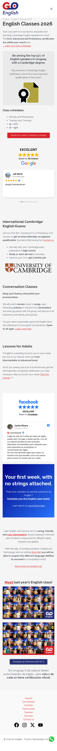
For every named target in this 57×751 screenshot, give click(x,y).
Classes (28, 698)
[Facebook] (16, 725)
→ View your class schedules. (17, 46)
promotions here (36, 505)
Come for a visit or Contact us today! (28, 135)
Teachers (28, 712)
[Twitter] (32, 725)
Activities (28, 705)
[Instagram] (24, 725)
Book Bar (36, 552)
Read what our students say (28, 566)
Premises (28, 716)
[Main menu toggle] (51, 9)
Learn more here (23, 329)
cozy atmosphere (17, 534)
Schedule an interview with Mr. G (28, 661)
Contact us (48, 240)
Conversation (28, 701)
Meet (9, 582)
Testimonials (28, 709)
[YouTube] (40, 725)
